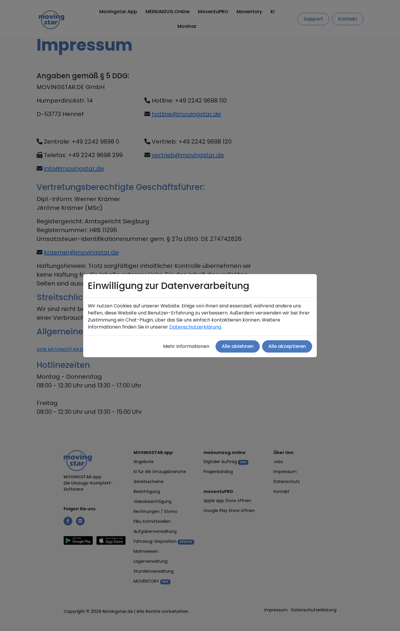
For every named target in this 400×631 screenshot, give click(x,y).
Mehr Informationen (186, 346)
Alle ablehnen (238, 346)
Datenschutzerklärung (195, 327)
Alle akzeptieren (287, 346)
